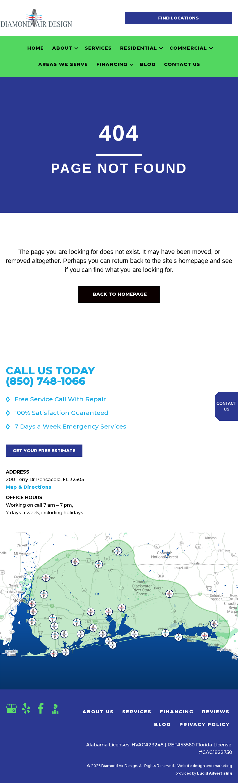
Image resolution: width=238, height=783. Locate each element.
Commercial (188, 48)
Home (35, 48)
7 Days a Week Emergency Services (70, 426)
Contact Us (182, 64)
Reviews (216, 711)
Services (98, 48)
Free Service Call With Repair (60, 399)
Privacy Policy (204, 724)
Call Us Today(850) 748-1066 (50, 375)
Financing (111, 64)
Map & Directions (28, 487)
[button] (76, 48)
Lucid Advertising (214, 773)
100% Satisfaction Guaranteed (62, 412)
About (62, 48)
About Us (98, 711)
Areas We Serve (63, 64)
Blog (148, 64)
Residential (138, 48)
